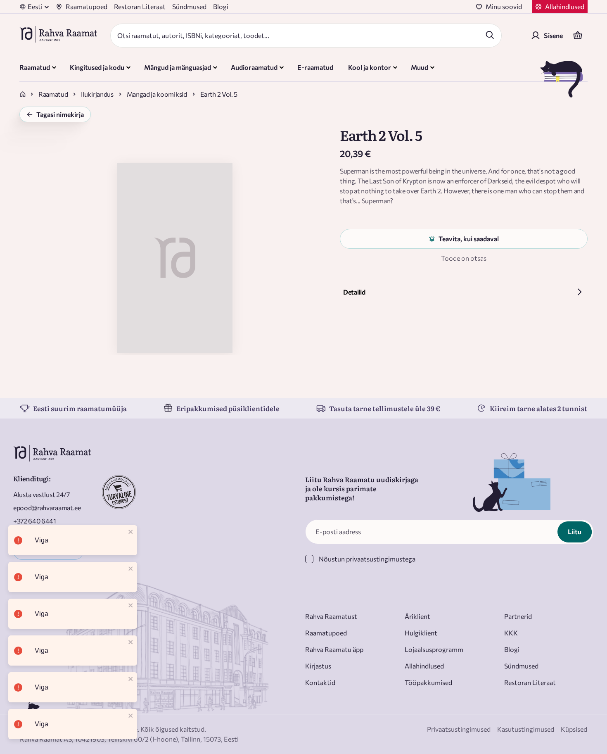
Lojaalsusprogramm (434, 649)
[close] (131, 532)
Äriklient (417, 616)
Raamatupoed (86, 6)
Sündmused (189, 6)
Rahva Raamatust (331, 616)
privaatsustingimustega (380, 559)
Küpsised (574, 729)
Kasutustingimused (525, 729)
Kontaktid (320, 682)
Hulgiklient (421, 633)
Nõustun (367, 559)
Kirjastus (318, 666)
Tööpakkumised (428, 682)
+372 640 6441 (34, 521)
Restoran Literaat (140, 6)
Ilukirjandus (97, 94)
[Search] (490, 35)
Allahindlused (424, 666)
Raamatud (53, 94)
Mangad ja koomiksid (157, 94)
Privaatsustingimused (459, 729)
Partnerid (518, 616)
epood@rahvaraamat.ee (47, 507)
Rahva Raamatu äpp (334, 649)
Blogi (220, 6)
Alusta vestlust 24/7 (41, 494)
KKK (511, 633)
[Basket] (578, 35)
